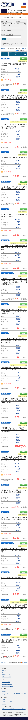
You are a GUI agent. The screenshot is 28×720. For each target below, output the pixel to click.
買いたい (4, 672)
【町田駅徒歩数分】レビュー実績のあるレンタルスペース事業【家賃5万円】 (14, 550)
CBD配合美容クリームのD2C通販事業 (14, 157)
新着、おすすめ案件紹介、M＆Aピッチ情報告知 (14, 709)
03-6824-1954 (14, 10)
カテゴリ (3, 30)
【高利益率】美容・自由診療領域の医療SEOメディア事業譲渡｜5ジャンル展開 (14, 247)
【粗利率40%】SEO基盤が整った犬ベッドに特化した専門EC (14, 368)
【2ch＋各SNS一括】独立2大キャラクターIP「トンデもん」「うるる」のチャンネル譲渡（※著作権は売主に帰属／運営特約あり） (14, 281)
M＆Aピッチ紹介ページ (8, 699)
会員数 (2, 21)
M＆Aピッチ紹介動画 (7, 702)
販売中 (24, 58)
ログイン (24, 6)
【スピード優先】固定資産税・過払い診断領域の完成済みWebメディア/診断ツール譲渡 (14, 340)
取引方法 (3, 34)
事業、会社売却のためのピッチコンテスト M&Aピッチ (14, 14)
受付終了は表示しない (22, 50)
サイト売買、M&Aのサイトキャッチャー (9, 17)
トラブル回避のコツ (7, 684)
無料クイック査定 (6, 677)
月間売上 (5, 25)
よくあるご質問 (6, 682)
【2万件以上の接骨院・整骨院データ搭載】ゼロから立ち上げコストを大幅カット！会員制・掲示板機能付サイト (14, 97)
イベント (4, 704)
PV (14, 23)
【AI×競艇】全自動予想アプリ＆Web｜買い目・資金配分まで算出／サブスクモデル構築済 (14, 400)
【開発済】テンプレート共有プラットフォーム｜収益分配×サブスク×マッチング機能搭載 (14, 429)
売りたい (4, 670)
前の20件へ (3, 48)
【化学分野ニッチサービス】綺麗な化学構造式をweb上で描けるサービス (14, 188)
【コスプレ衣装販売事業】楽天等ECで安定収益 (13, 64)
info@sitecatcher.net (16, 12)
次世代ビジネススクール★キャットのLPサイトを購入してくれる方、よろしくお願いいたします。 (14, 311)
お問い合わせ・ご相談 (7, 686)
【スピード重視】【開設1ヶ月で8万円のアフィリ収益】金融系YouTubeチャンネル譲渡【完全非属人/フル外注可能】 (14, 607)
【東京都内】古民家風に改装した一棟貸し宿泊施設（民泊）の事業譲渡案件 (14, 518)
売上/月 (6, 53)
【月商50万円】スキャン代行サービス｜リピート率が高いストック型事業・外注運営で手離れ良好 (14, 126)
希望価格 (18, 21)
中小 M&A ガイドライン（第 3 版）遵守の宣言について (14, 694)
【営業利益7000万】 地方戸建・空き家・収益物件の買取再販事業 (13, 491)
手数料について (6, 675)
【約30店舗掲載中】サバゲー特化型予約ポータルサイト (14, 641)
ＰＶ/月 (20, 53)
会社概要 (4, 691)
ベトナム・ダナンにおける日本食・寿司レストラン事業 (14, 215)
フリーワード (17, 34)
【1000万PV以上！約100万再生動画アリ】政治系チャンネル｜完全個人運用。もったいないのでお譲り (14, 458)
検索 (4, 39)
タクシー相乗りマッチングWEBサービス (13, 578)
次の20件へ (24, 48)
